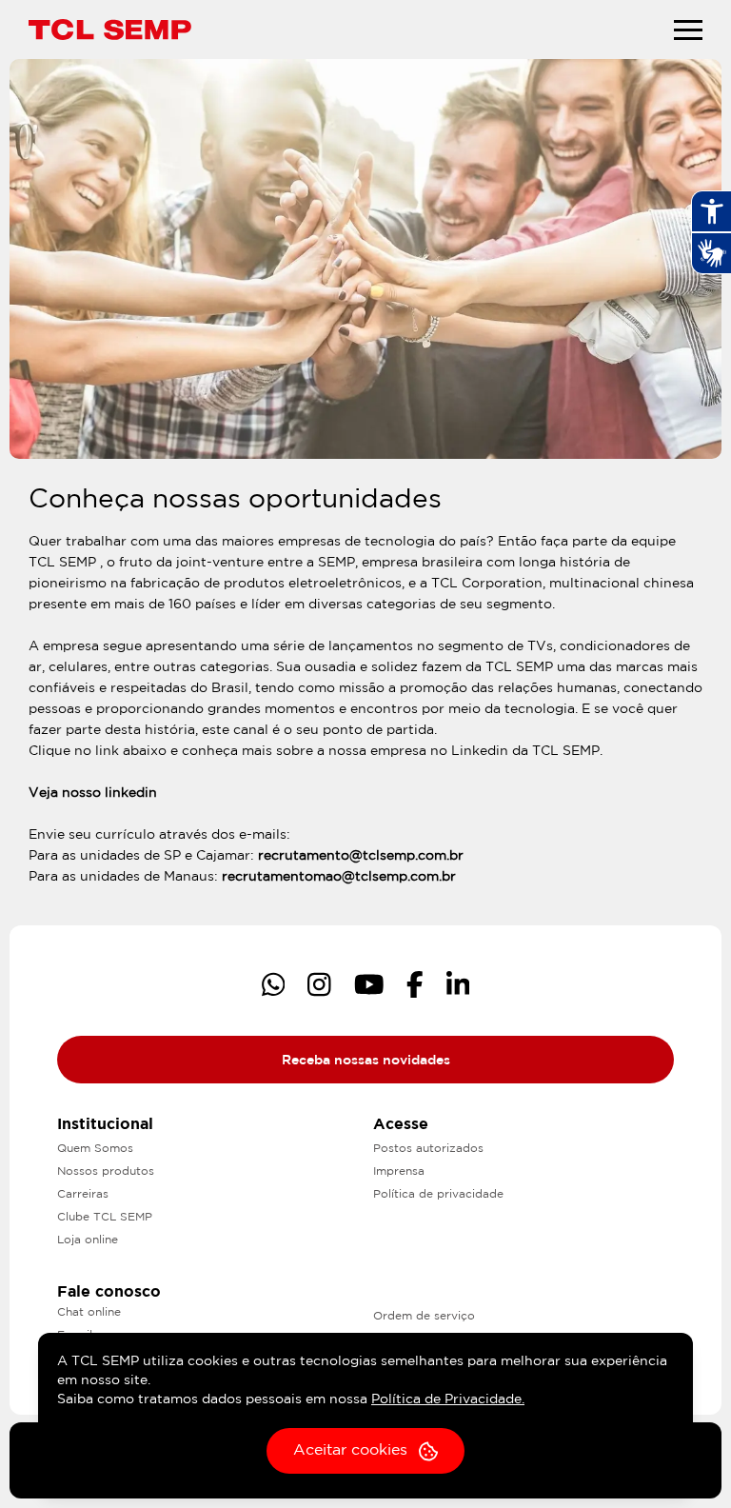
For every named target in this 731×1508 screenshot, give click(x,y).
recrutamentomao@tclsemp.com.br (339, 877)
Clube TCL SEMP (104, 1217)
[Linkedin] (458, 984)
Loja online (87, 1240)
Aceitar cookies (350, 1450)
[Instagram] (319, 984)
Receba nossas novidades (366, 1060)
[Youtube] (369, 984)
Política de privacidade (438, 1194)
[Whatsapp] (274, 984)
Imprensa (399, 1171)
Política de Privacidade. (447, 1399)
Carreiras (83, 1194)
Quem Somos (95, 1148)
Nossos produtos (105, 1171)
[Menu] (688, 29)
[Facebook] (415, 984)
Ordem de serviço (424, 1316)
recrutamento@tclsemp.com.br (361, 856)
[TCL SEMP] (110, 29)
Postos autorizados (428, 1148)
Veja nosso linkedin (93, 793)
